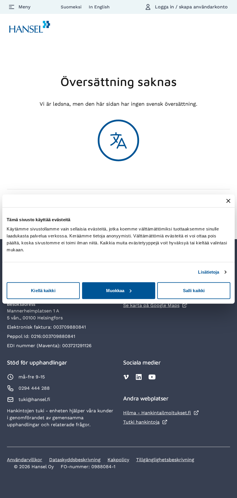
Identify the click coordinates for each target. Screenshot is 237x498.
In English (99, 7)
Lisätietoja (208, 272)
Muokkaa (115, 290)
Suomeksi (72, 7)
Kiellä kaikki (43, 290)
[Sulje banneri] (228, 201)
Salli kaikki (194, 290)
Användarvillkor (24, 459)
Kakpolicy (118, 459)
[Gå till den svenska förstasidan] (29, 28)
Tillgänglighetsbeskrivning (165, 459)
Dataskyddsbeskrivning (75, 459)
